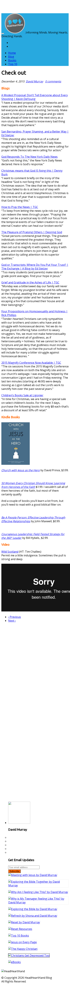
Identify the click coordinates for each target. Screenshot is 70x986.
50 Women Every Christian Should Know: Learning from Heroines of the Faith (33, 485)
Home (12, 53)
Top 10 (12, 64)
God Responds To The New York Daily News (29, 157)
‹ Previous (14, 617)
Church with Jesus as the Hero (20, 470)
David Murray (34, 81)
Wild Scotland (9, 551)
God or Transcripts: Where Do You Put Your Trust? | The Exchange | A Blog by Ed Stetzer (34, 266)
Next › (12, 620)
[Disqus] (35, 667)
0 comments (53, 81)
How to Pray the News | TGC (19, 207)
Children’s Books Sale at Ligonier (22, 395)
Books (12, 60)
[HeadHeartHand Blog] (15, 32)
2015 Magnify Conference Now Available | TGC (31, 363)
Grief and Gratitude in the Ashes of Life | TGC (30, 282)
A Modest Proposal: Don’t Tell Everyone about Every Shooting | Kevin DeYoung (34, 97)
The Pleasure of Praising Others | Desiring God (31, 232)
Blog (11, 56)
